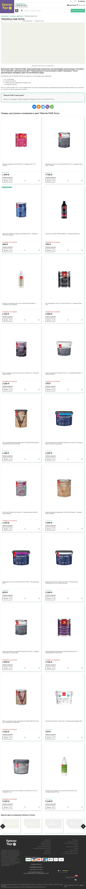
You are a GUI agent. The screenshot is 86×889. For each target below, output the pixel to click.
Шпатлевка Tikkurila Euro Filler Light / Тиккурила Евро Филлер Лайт (63, 721)
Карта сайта (47, 851)
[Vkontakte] (75, 880)
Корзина (73, 5)
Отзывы (76, 848)
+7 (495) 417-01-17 (21, 5)
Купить (6, 180)
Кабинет (82, 1)
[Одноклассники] (39, 107)
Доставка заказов (46, 843)
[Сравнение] (71, 1)
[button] (2, 826)
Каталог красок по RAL (71, 851)
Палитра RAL (47, 853)
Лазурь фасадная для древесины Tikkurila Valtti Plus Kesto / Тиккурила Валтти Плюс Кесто (61, 652)
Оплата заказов (46, 841)
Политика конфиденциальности (42, 848)
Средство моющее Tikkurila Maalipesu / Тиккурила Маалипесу (62, 233)
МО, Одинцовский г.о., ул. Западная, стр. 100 (36, 873)
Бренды (76, 845)
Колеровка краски (73, 841)
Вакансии (75, 840)
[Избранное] (75, 1)
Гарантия (48, 850)
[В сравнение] (25, 181)
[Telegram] (43, 107)
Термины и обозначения (44, 846)
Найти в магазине (78, 10)
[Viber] (47, 107)
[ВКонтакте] (34, 107)
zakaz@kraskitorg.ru (20, 3)
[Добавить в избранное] (39, 180)
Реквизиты (48, 840)
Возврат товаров (46, 845)
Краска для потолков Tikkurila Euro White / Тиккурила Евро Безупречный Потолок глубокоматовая (61, 582)
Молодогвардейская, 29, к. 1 (36, 872)
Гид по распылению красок (70, 853)
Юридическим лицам (72, 846)
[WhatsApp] (52, 107)
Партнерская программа (71, 843)
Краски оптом (74, 850)
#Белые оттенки (39, 21)
